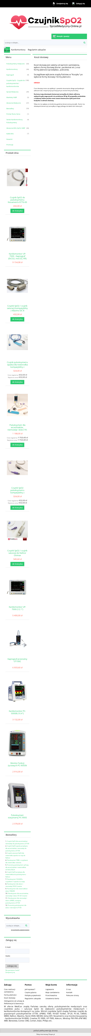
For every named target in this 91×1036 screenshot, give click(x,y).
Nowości (9, 139)
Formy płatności (10, 995)
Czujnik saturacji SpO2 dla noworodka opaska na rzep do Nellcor (15, 855)
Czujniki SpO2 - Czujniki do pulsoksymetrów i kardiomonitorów (15, 83)
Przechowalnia (51, 995)
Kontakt (69, 992)
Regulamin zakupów (33, 998)
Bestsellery (10, 108)
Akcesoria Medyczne (13, 103)
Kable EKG (10, 134)
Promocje (9, 145)
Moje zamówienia (52, 992)
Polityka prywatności (33, 995)
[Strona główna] (45, 21)
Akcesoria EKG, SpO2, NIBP (15, 128)
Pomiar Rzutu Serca (13, 114)
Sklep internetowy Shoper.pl (45, 1034)
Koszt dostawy (9, 998)
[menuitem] (18, 50)
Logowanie (50, 989)
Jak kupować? (30, 989)
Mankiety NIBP (11, 97)
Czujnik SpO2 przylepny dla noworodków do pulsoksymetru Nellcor (15, 874)
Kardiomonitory (12, 69)
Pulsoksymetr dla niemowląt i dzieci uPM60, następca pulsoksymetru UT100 (16, 900)
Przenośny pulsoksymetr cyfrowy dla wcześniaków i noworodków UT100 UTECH (17, 867)
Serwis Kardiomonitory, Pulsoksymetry (14, 121)
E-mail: (8, 947)
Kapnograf (10, 75)
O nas (68, 989)
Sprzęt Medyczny (12, 92)
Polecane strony (72, 995)
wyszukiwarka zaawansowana (20, 930)
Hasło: (7, 956)
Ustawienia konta (52, 998)
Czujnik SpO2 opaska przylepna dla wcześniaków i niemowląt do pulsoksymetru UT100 (16, 848)
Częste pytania (30, 992)
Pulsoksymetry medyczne (15, 64)
